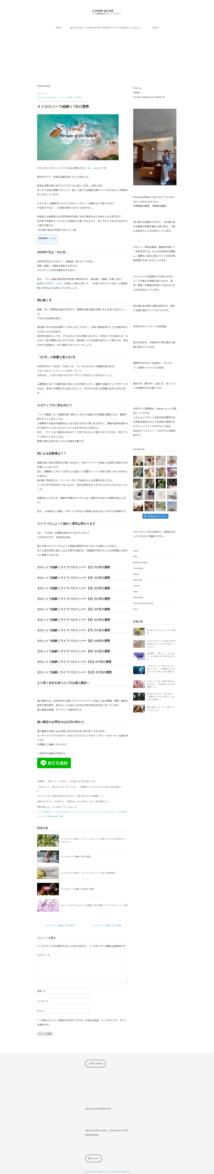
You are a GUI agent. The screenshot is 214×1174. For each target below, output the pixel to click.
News (135, 592)
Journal (136, 586)
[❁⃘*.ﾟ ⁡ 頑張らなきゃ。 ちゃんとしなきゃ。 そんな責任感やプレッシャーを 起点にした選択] (172, 484)
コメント (43, 955)
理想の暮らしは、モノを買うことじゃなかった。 (58, 807)
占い (39, 816)
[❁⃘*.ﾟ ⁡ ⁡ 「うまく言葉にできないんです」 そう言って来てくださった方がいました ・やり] (172, 506)
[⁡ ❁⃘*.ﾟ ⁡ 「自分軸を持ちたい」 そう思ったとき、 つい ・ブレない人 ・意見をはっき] (138, 461)
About (135, 551)
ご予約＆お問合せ (95, 1063)
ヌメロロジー (111, 812)
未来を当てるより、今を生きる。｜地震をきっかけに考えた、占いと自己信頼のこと (73, 801)
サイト (40, 1011)
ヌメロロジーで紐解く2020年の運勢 (77, 889)
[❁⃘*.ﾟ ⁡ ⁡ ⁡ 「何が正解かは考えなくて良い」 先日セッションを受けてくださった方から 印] (161, 495)
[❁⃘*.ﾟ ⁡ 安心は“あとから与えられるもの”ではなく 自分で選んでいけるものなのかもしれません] (172, 472)
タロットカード (81, 812)
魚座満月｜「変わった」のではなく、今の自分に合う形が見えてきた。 (67, 781)
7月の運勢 (45, 812)
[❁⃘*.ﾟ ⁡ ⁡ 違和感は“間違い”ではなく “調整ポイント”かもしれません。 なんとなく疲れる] (149, 484)
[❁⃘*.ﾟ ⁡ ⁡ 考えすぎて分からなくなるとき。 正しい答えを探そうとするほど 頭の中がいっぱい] (161, 506)
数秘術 (50, 816)
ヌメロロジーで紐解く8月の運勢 (106, 925)
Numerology (44, 86)
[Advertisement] (107, 57)
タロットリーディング (96, 812)
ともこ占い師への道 (58, 812)
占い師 (44, 816)
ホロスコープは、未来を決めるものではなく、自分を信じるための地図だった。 (71, 796)
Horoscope (137, 580)
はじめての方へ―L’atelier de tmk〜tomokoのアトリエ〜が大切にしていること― (106, 28)
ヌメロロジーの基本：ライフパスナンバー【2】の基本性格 (88, 873)
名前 (41, 991)
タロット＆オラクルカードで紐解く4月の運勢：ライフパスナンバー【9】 (94, 905)
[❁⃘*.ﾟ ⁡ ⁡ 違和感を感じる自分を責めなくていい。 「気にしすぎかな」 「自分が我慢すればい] (172, 495)
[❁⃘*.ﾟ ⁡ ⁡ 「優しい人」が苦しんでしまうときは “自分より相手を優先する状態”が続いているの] (138, 495)
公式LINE (138, 536)
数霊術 (56, 816)
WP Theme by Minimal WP (121, 1172)
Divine (135, 574)
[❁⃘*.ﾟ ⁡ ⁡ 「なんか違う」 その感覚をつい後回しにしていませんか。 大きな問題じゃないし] (172, 461)
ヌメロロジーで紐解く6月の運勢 (76, 856)
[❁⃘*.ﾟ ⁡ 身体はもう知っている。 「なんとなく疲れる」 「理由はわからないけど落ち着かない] (149, 506)
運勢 (61, 816)
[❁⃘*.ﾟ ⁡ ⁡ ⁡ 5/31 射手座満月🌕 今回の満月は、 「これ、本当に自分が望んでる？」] (138, 472)
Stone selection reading (143, 603)
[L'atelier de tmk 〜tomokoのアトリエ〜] (107, 11)
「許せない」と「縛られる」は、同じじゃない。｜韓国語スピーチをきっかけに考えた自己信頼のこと (79, 788)
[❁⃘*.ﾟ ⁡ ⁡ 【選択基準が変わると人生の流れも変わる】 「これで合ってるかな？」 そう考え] (149, 461)
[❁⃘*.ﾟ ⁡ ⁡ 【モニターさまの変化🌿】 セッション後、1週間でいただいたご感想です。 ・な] (161, 461)
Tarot (135, 609)
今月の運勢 (122, 812)
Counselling (138, 568)
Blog (135, 556)
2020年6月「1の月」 (53, 283)
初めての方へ (93, 1158)
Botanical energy (140, 562)
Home (58, 28)
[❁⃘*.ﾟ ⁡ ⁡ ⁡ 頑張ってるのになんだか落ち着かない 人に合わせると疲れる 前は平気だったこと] (149, 495)
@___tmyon (93, 168)
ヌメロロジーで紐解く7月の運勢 (69, 97)
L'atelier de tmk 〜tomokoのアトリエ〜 (98, 1172)
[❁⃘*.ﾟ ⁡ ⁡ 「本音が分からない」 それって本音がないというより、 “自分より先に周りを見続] (161, 472)
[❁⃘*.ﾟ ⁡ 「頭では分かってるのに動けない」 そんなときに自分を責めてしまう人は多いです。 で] (161, 484)
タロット (70, 812)
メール (42, 1001)
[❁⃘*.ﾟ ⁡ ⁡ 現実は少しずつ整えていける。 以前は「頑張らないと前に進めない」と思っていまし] (149, 472)
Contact (155, 28)
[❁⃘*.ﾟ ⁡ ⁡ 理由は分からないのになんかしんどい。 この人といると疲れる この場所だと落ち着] (138, 506)
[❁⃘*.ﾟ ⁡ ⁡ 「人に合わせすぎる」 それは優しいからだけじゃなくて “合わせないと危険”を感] (138, 484)
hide (52, 238)
